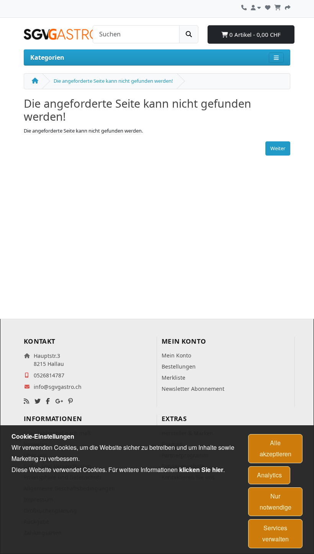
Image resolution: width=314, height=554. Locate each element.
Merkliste (173, 377)
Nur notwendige (275, 501)
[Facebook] (48, 401)
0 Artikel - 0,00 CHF (254, 34)
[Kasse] (287, 6)
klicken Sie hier (201, 469)
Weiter (277, 148)
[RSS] (26, 401)
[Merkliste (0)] (267, 6)
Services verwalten (275, 533)
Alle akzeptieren (275, 448)
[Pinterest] (70, 401)
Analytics (269, 474)
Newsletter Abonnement (193, 388)
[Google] (59, 401)
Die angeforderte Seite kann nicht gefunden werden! (113, 80)
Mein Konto (176, 355)
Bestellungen (179, 366)
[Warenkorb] (278, 6)
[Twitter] (37, 401)
